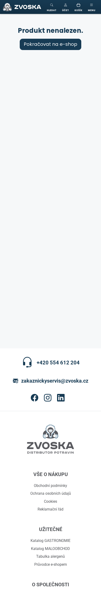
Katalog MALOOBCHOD (50, 548)
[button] (65, 7)
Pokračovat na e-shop (50, 44)
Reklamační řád (50, 509)
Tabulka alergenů (50, 556)
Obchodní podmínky (50, 485)
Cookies (50, 501)
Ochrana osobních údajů (50, 493)
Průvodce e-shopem (50, 564)
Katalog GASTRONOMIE (50, 540)
